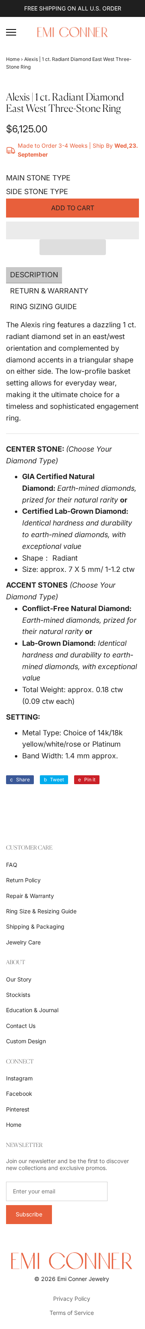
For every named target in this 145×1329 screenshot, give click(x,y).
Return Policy (23, 880)
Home (13, 59)
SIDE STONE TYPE (37, 191)
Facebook (19, 1093)
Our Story (18, 979)
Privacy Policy (71, 1298)
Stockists (18, 994)
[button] (72, 230)
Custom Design (26, 1041)
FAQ (11, 864)
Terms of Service (72, 1312)
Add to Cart (72, 208)
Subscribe (29, 1214)
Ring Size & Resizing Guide (41, 911)
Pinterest (17, 1109)
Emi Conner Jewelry (83, 1278)
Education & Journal (32, 1010)
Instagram (19, 1078)
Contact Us (20, 1025)
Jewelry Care (23, 942)
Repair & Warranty (30, 895)
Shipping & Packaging (35, 926)
